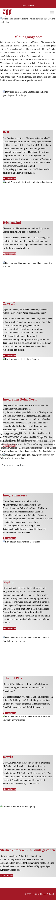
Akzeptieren (7, 465)
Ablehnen (21, 465)
